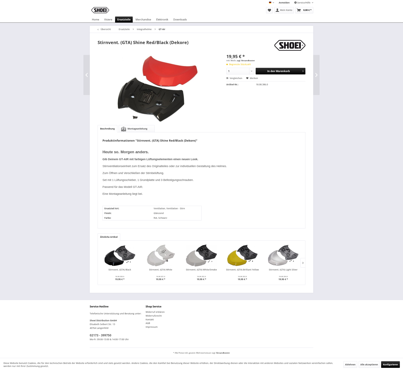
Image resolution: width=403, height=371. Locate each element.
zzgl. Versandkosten (246, 60)
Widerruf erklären (155, 311)
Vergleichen (235, 78)
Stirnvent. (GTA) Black (119, 269)
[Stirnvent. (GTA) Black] (120, 256)
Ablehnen (350, 364)
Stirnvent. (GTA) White (160, 269)
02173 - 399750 (100, 335)
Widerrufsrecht (154, 315)
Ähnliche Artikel (109, 236)
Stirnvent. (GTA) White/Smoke (201, 269)
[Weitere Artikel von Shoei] (289, 45)
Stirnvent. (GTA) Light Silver (283, 269)
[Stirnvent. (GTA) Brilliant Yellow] (242, 256)
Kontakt (150, 319)
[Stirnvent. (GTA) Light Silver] (283, 256)
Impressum (152, 326)
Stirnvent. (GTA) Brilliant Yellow (242, 269)
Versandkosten (223, 352)
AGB (148, 323)
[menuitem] (284, 3)
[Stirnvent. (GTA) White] (161, 256)
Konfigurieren (390, 364)
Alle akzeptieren (369, 364)
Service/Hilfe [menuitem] (304, 2)
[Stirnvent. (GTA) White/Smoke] (201, 256)
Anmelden (284, 2)
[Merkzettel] (269, 10)
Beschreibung (107, 128)
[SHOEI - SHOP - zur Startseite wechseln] (100, 10)
